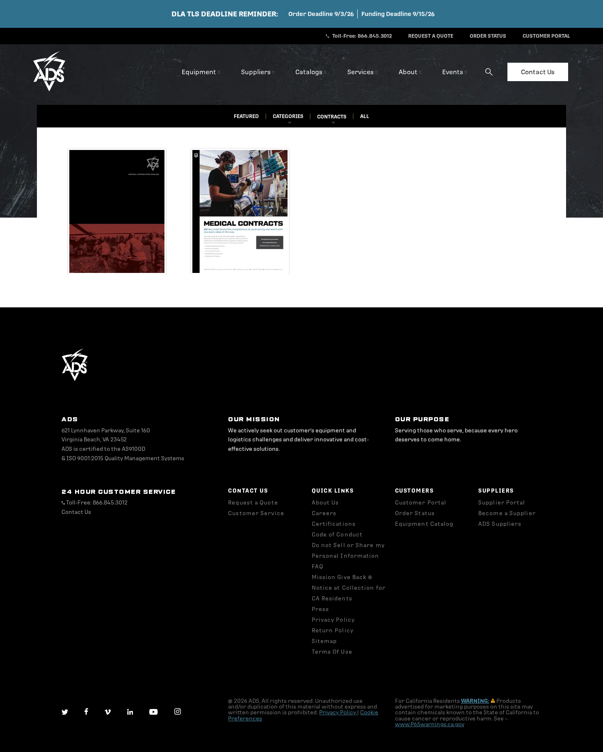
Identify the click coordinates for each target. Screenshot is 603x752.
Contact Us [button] (76, 512)
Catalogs (309, 71)
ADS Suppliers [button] (499, 524)
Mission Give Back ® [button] (342, 577)
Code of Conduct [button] (337, 535)
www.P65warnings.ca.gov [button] (429, 724)
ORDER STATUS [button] (488, 36)
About (409, 71)
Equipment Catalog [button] (424, 524)
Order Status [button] (415, 513)
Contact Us (538, 71)
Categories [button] (288, 116)
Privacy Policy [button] (333, 620)
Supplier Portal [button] (501, 503)
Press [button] (320, 609)
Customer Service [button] (256, 513)
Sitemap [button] (324, 641)
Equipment (199, 71)
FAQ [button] (317, 566)
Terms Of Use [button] (332, 652)
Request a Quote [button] (253, 503)
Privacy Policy (338, 712)
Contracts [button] (331, 117)
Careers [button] (324, 513)
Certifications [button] (334, 524)
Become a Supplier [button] (507, 513)
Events (453, 71)
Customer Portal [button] (421, 503)
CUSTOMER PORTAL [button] (546, 36)
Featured (246, 116)
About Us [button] (325, 503)
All (364, 116)
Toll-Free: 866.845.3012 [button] (361, 36)
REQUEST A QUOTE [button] (430, 36)
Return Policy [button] (333, 630)
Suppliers (256, 71)
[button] (49, 90)
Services (361, 71)
